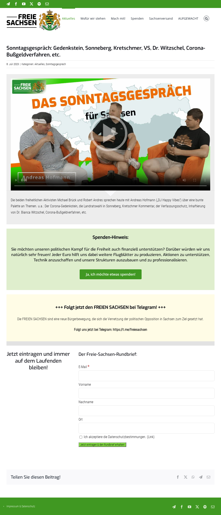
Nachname (86, 402)
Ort (81, 419)
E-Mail (84, 367)
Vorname (85, 384)
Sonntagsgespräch (56, 64)
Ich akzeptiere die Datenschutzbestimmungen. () (119, 437)
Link (150, 437)
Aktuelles (40, 64)
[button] (206, 18)
